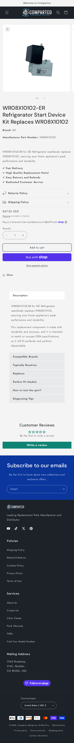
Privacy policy (20, 730)
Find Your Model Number (21, 641)
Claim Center (14, 618)
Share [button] (10, 275)
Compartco (23, 725)
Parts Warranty (15, 626)
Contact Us (13, 610)
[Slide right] (44, 98)
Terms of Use (14, 581)
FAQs (10, 633)
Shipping (6, 216)
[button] (7, 12)
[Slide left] (29, 98)
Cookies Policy (15, 565)
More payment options (37, 265)
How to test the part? (27, 390)
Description (20, 295)
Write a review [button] (37, 445)
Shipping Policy (16, 550)
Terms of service (37, 730)
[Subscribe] (63, 489)
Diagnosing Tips (23, 399)
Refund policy (58, 725)
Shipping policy (56, 730)
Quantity (7, 228)
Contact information (39, 735)
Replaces (19, 373)
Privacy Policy (15, 573)
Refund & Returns (16, 557)
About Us (12, 602)
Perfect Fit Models (25, 382)
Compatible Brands (25, 357)
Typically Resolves (25, 365)
